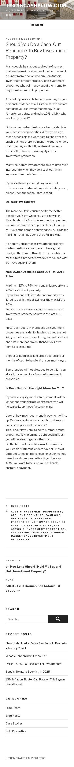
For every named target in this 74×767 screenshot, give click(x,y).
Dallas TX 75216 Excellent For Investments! (34, 664)
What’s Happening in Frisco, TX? (26, 656)
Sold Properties (16, 731)
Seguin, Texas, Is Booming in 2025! (28, 671)
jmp (40, 39)
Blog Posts (20, 506)
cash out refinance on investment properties (36, 519)
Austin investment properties (36, 511)
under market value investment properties (37, 536)
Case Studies (14, 723)
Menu (39, 24)
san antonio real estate (32, 532)
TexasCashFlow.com (36, 5)
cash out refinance (27, 515)
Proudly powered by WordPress (25, 757)
